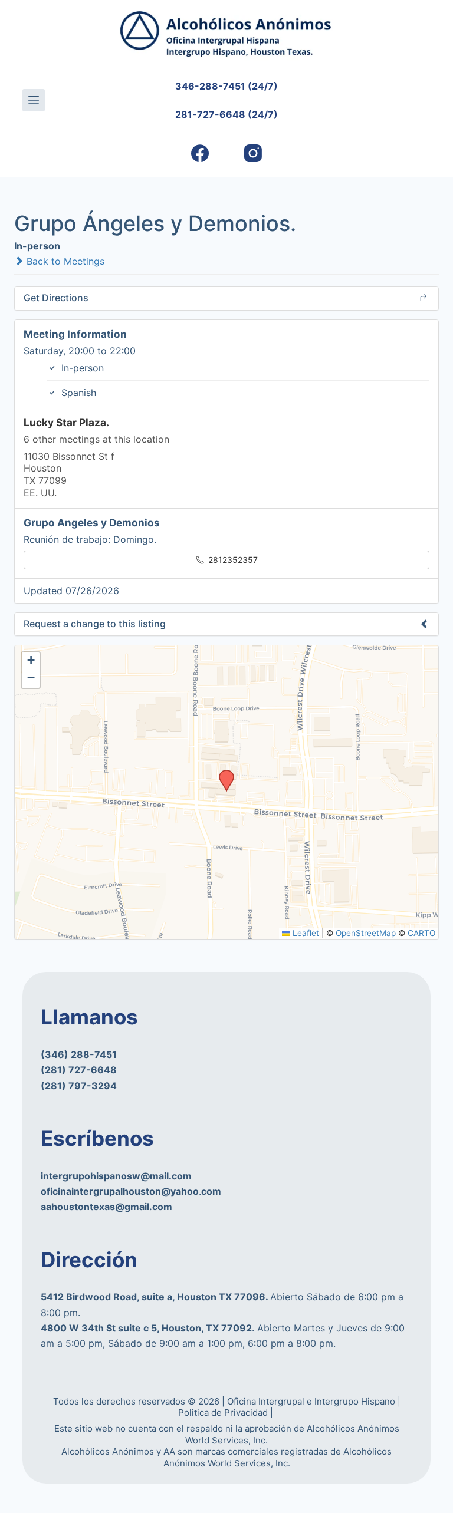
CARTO (421, 933)
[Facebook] (200, 153)
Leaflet (304, 933)
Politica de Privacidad (224, 1412)
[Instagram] (253, 153)
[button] (222, 773)
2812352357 (232, 560)
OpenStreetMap (366, 933)
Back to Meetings (64, 261)
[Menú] (33, 100)
